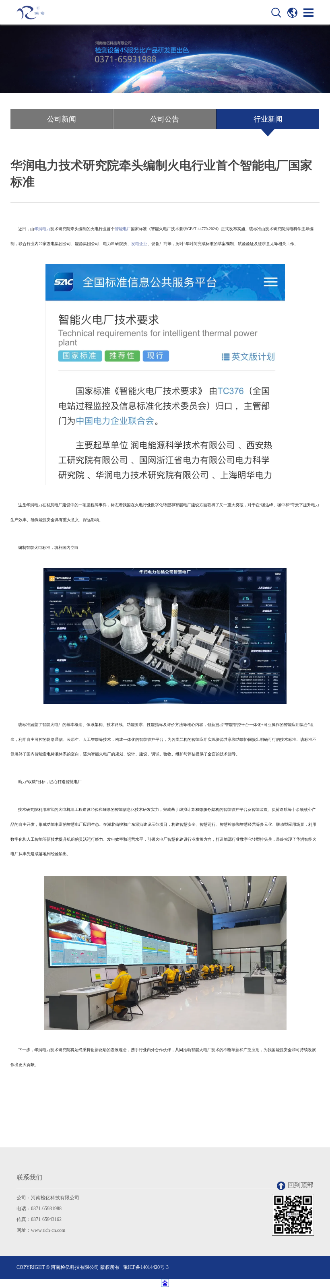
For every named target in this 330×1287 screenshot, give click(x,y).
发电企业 (139, 243)
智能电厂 (123, 229)
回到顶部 (301, 1185)
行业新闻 (268, 119)
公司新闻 (61, 119)
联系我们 (29, 1177)
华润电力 (42, 229)
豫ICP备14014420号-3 (146, 1267)
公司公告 (164, 119)
